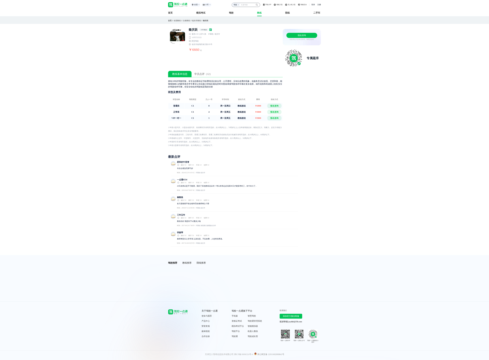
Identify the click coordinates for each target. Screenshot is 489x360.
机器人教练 (253, 331)
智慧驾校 (252, 316)
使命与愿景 (207, 316)
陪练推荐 (201, 263)
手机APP (268, 4)
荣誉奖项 (206, 326)
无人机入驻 (291, 4)
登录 (313, 5)
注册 (319, 5)
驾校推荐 (172, 263)
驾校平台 (236, 331)
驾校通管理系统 (255, 321)
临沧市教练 (196, 21)
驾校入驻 (279, 4)
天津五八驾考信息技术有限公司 (219, 354)
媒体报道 (206, 331)
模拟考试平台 (238, 326)
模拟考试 (200, 12)
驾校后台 (304, 4)
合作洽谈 (206, 336)
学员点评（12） (203, 74)
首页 (170, 12)
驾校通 (235, 336)
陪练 (287, 12)
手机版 (235, 316)
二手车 (316, 12)
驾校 (231, 12)
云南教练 (186, 21)
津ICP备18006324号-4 (243, 354)
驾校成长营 (253, 336)
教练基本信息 (179, 74)
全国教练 (177, 21)
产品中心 (206, 321)
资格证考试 (237, 321)
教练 (259, 12)
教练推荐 (187, 263)
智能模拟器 (253, 326)
